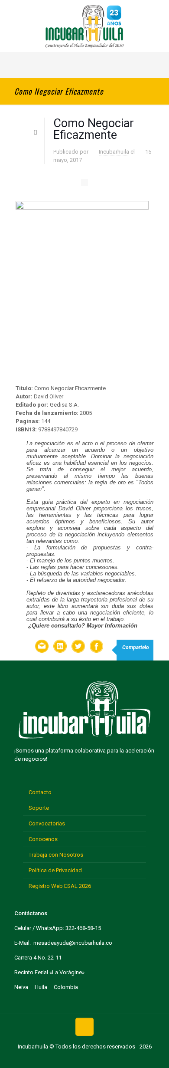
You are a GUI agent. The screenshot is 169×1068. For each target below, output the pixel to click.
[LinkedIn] (98, 1058)
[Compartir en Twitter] (78, 647)
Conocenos (43, 839)
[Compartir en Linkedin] (60, 647)
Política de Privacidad (55, 870)
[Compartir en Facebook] (96, 647)
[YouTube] (84, 1058)
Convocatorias (47, 823)
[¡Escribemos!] (42, 647)
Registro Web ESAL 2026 (60, 886)
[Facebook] (57, 1058)
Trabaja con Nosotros (56, 854)
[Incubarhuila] (84, 26)
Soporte (39, 808)
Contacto (40, 792)
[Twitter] (70, 1058)
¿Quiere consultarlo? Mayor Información (82, 625)
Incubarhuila (114, 151)
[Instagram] (111, 1058)
